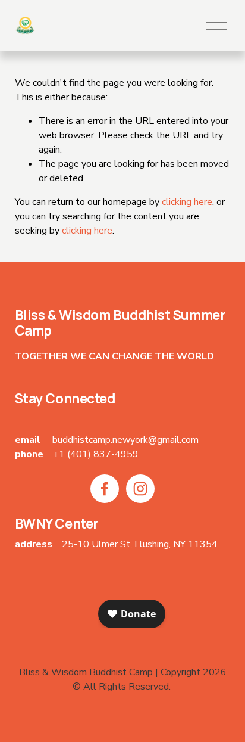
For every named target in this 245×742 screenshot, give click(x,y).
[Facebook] (104, 488)
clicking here (187, 202)
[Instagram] (140, 488)
